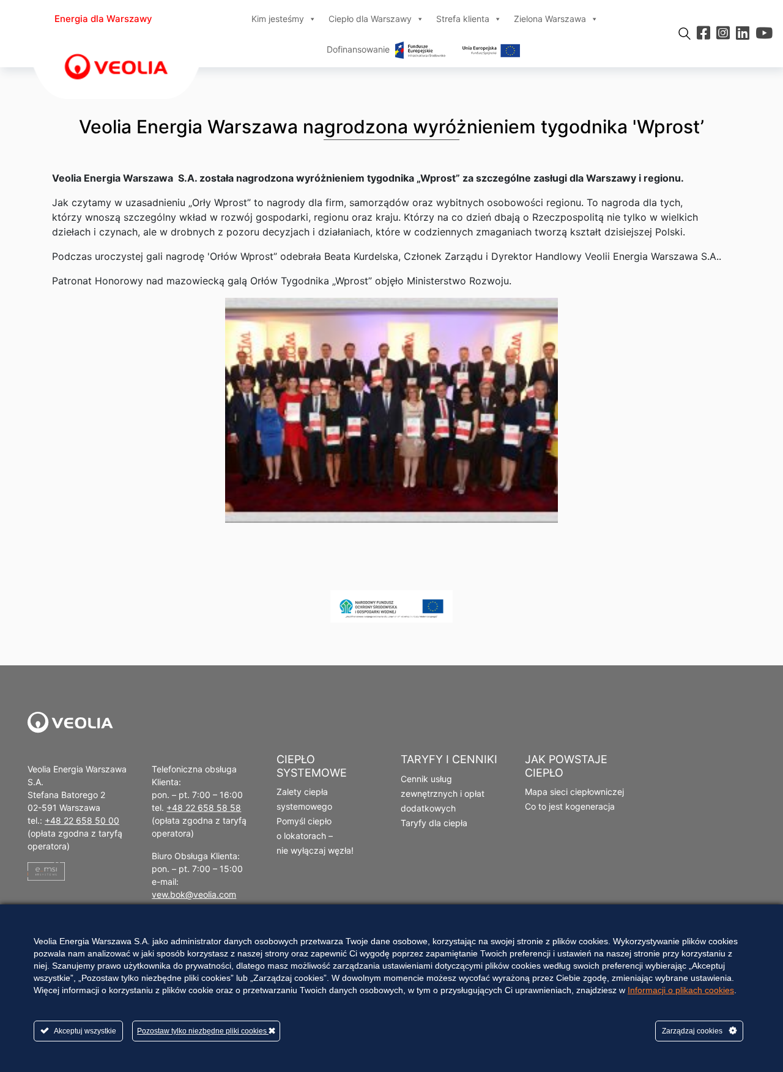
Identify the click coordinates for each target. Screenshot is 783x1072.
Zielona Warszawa (550, 18)
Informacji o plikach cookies (681, 990)
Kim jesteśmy (277, 18)
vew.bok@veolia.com (194, 894)
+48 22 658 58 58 (203, 807)
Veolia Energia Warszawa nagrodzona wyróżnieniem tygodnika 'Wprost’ (391, 127)
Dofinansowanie (359, 49)
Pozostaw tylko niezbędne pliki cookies (203, 1031)
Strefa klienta (462, 18)
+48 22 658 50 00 (82, 820)
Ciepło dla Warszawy (370, 18)
